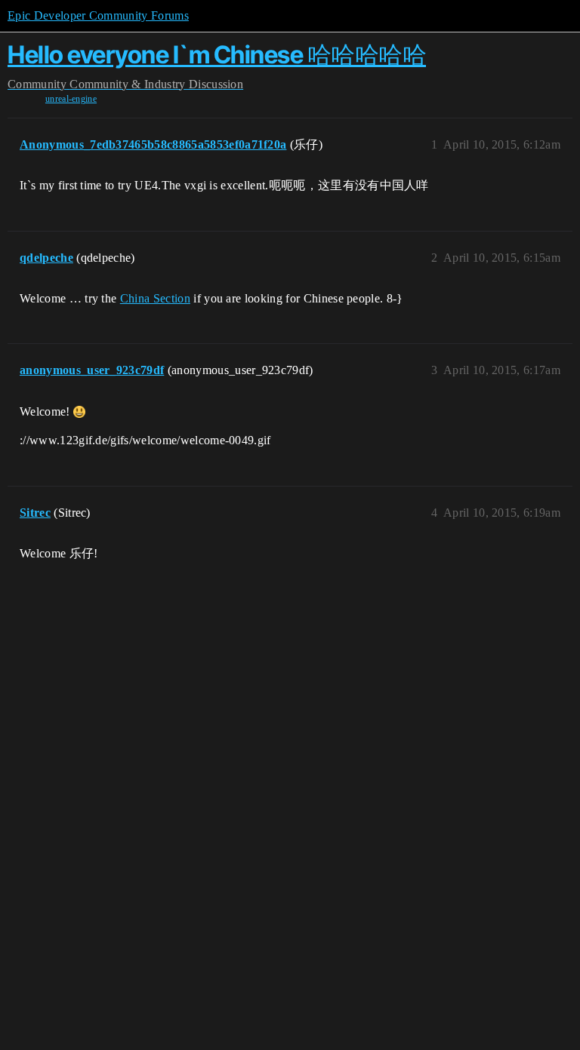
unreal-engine (71, 99)
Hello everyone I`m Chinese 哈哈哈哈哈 (217, 54)
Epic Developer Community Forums (98, 15)
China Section (155, 298)
